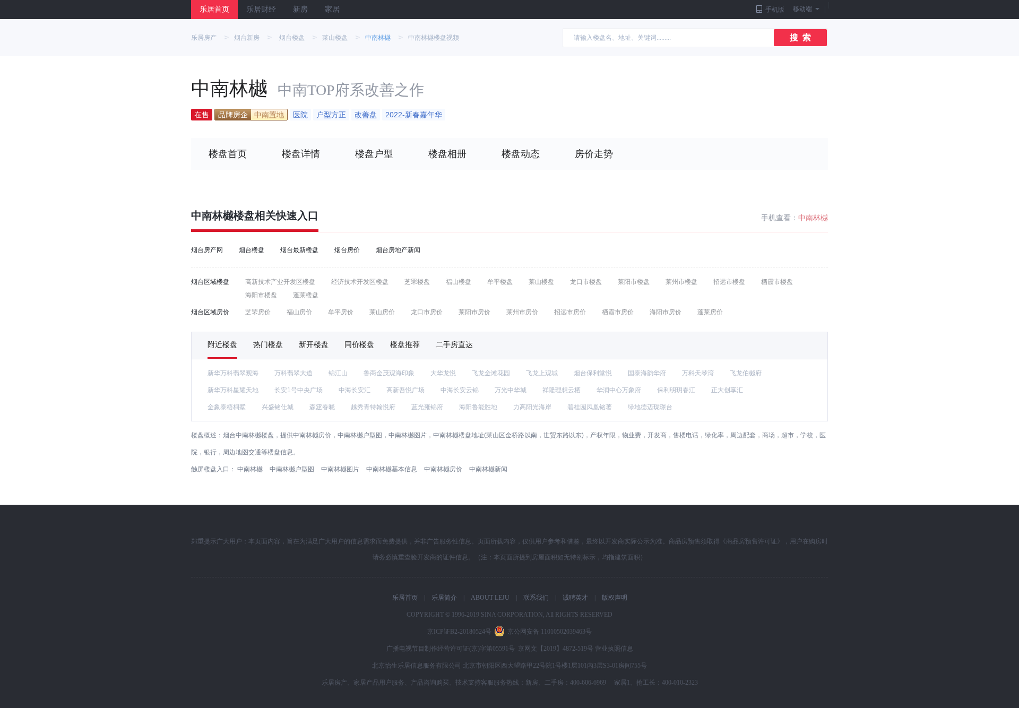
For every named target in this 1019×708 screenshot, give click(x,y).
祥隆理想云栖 (561, 390)
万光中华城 (510, 390)
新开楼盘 (314, 344)
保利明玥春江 (676, 390)
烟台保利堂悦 (593, 373)
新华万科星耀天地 (233, 390)
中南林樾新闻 (488, 469)
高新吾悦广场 (405, 390)
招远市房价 (570, 312)
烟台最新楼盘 (299, 250)
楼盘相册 (447, 154)
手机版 (774, 9)
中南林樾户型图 (292, 469)
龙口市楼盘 (586, 282)
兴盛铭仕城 (277, 407)
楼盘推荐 (405, 344)
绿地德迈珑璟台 (650, 407)
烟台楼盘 (292, 37)
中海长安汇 (354, 390)
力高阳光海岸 (532, 407)
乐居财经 (261, 9)
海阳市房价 (665, 312)
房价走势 (594, 154)
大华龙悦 (443, 373)
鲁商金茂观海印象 (389, 373)
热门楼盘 (268, 344)
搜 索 (800, 37)
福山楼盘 (458, 282)
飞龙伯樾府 (746, 373)
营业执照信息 (614, 648)
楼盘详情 (301, 154)
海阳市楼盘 (261, 295)
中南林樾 (378, 37)
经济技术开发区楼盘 (359, 282)
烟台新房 (247, 37)
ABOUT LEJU (490, 597)
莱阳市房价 (474, 312)
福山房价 (299, 312)
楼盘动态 (521, 154)
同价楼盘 (359, 344)
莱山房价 (382, 312)
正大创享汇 (727, 390)
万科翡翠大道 (293, 373)
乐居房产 (204, 37)
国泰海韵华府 (647, 373)
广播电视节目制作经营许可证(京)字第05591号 (450, 648)
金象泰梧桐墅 (227, 407)
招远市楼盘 (729, 282)
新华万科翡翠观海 (233, 373)
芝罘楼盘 (417, 282)
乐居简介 (444, 597)
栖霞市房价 (618, 312)
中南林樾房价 (443, 469)
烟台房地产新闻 (398, 250)
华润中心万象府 (619, 390)
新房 (300, 9)
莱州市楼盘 (681, 282)
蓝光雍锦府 (427, 407)
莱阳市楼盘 (634, 282)
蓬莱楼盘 (305, 295)
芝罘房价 (258, 312)
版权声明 (614, 597)
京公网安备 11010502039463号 (549, 631)
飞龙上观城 (542, 373)
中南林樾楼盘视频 (433, 37)
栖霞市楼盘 (777, 282)
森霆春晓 (322, 407)
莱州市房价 (522, 312)
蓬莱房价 (710, 312)
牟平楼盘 (500, 282)
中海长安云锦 (460, 390)
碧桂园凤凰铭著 (589, 407)
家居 (332, 9)
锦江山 (338, 373)
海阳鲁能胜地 (478, 407)
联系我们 (536, 597)
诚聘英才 (575, 597)
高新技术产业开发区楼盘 (280, 282)
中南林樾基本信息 (391, 469)
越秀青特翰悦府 (373, 407)
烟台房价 (347, 250)
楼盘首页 (228, 154)
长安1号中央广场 (298, 390)
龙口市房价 (427, 312)
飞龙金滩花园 (491, 373)
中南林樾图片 (340, 469)
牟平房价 (340, 312)
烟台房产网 (207, 250)
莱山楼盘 (335, 37)
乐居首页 (214, 9)
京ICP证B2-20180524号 (459, 631)
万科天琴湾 (698, 373)
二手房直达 (454, 344)
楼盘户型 (374, 154)
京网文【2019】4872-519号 (555, 648)
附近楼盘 (222, 344)
